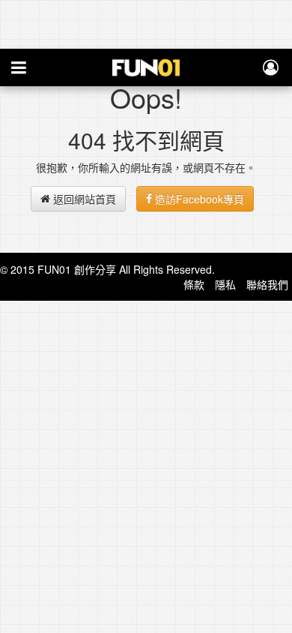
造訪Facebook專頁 (198, 198)
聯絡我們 (267, 284)
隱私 (225, 284)
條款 (193, 284)
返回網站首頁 (83, 198)
